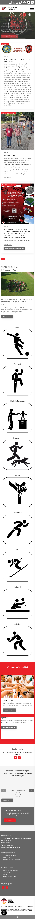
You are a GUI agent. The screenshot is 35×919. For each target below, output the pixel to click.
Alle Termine (6, 800)
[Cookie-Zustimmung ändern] (4, 912)
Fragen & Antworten (9, 876)
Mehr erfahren (6, 317)
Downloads (6, 872)
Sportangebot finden (8, 727)
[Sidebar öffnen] (32, 2)
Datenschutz (29, 906)
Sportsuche (6, 857)
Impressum (21, 906)
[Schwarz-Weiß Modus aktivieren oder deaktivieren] (10, 2)
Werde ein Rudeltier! (11, 29)
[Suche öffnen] (28, 2)
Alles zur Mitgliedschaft (10, 870)
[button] (21, 14)
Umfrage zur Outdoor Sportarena (13, 248)
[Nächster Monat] (31, 790)
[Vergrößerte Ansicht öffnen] (17, 204)
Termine (5, 874)
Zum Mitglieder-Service (9, 35)
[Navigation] (31, 8)
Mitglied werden (8, 710)
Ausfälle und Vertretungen (11, 859)
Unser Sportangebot (9, 855)
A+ (20, 2)
